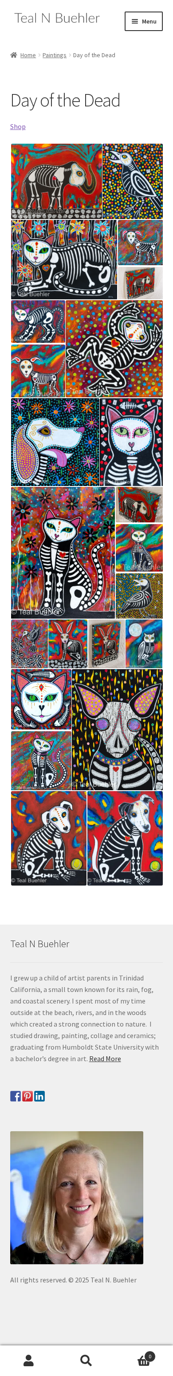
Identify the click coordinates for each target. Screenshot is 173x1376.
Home (28, 55)
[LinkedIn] (39, 1096)
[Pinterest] (27, 1096)
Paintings (55, 55)
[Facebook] (15, 1096)
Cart (133, 1353)
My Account (29, 1361)
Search (86, 1361)
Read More (105, 1058)
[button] (56, 181)
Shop (18, 126)
